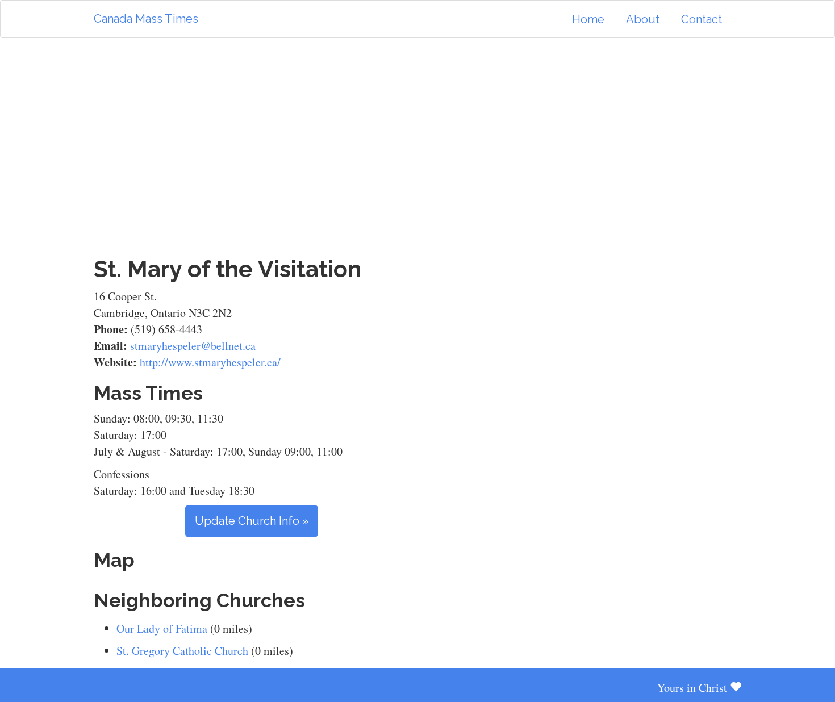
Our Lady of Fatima (161, 628)
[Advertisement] (417, 147)
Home (588, 19)
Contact (701, 19)
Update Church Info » (251, 521)
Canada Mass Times (146, 19)
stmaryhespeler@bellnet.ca (193, 345)
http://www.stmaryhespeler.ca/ (210, 362)
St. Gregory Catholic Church (182, 650)
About (642, 19)
